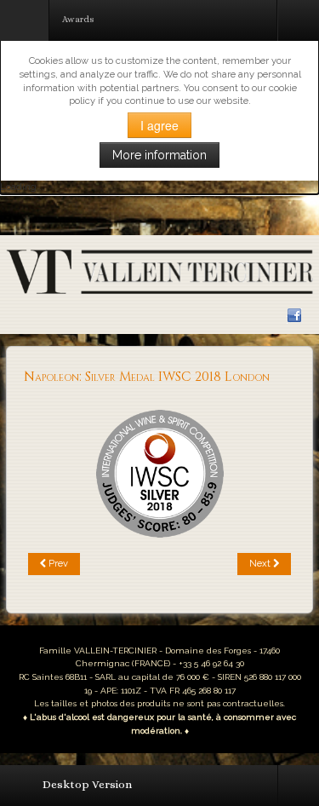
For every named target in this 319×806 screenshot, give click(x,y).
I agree (159, 125)
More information (159, 155)
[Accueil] (159, 271)
